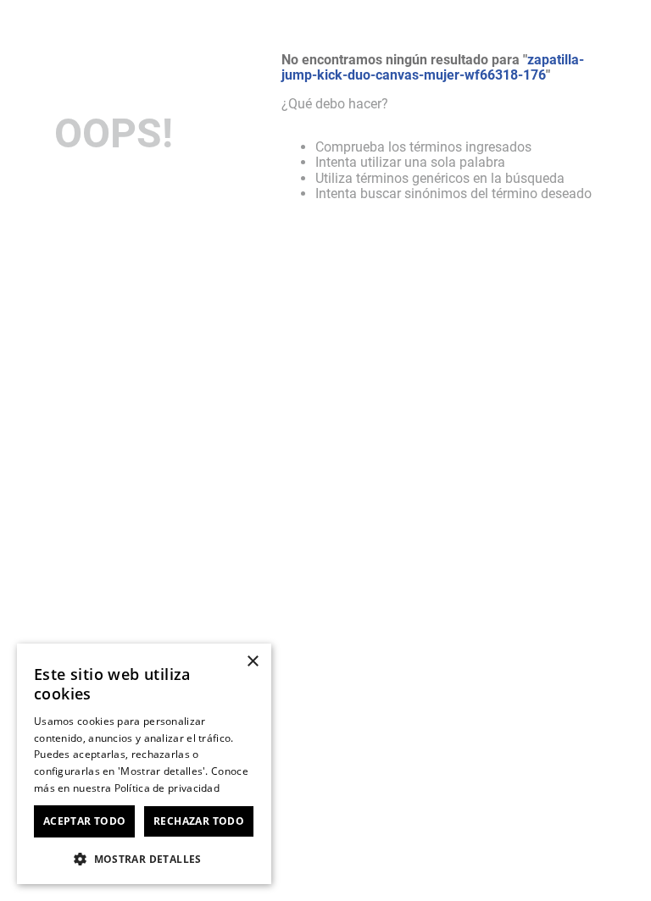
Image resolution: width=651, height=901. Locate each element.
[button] (144, 857)
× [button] (252, 661)
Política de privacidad (167, 788)
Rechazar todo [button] (198, 821)
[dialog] (144, 764)
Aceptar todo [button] (84, 821)
